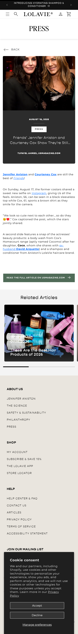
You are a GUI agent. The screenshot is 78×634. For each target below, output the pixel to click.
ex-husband (33, 247)
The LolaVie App (20, 466)
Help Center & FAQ (22, 498)
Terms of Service (21, 526)
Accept (37, 605)
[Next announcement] (71, 5)
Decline (37, 615)
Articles (14, 512)
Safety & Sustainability (26, 412)
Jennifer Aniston (21, 398)
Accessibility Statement (27, 533)
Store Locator (19, 473)
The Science (17, 405)
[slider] (39, 366)
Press (11, 426)
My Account (17, 452)
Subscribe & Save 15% (24, 459)
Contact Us (17, 505)
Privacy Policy (19, 519)
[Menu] (7, 14)
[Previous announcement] (7, 5)
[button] (69, 14)
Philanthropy (18, 419)
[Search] (16, 14)
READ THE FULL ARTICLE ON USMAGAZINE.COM (36, 278)
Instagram (39, 193)
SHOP (11, 442)
